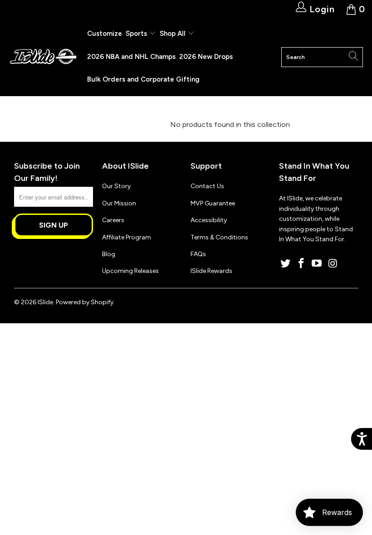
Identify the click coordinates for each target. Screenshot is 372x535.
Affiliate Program (126, 237)
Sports (137, 33)
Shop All (173, 33)
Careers (113, 220)
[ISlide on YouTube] (317, 264)
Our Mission (119, 203)
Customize (104, 33)
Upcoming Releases (130, 271)
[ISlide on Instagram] (333, 264)
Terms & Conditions (219, 237)
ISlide (45, 302)
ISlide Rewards (211, 271)
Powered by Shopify (84, 302)
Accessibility (209, 220)
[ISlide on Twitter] (286, 264)
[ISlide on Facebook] (301, 264)
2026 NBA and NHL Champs (131, 57)
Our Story (116, 186)
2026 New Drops (206, 57)
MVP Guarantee (213, 203)
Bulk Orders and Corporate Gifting (143, 79)
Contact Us (207, 186)
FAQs (198, 254)
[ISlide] (43, 57)
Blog (108, 254)
